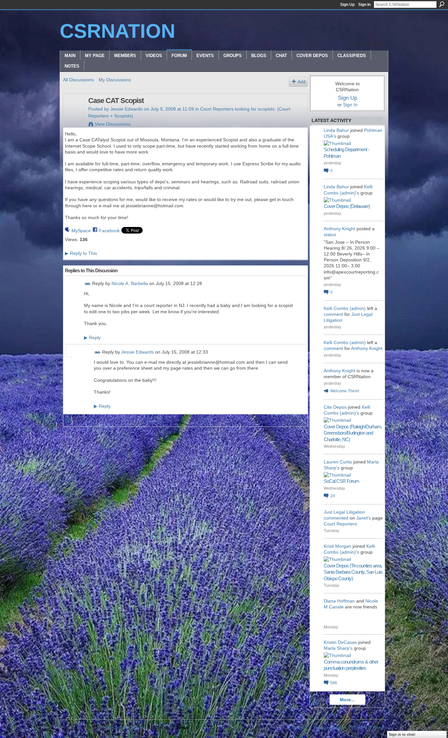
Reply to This (81, 253)
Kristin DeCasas (340, 642)
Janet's (363, 518)
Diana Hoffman (339, 601)
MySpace (81, 230)
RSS (68, 420)
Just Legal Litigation (344, 512)
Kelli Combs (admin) (345, 308)
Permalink (88, 284)
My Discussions (115, 79)
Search (441, 4)
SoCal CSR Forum (341, 481)
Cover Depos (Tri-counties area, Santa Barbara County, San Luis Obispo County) (353, 572)
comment (333, 314)
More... (347, 699)
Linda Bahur (336, 130)
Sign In (364, 4)
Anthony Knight (339, 228)
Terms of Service (371, 727)
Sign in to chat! (402, 734)
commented (336, 518)
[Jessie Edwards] (73, 114)
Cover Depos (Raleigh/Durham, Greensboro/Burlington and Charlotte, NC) (353, 433)
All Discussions (78, 79)
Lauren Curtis (338, 461)
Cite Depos (335, 407)
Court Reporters (340, 523)
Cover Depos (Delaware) (347, 206)
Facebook (109, 230)
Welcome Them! (344, 391)
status (330, 234)
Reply (92, 337)
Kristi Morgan (337, 546)
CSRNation (117, 31)
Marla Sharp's (338, 648)
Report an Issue (330, 727)
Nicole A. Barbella (130, 283)
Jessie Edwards (126, 109)
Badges (299, 727)
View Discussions (113, 124)
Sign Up (347, 4)
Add (301, 81)
